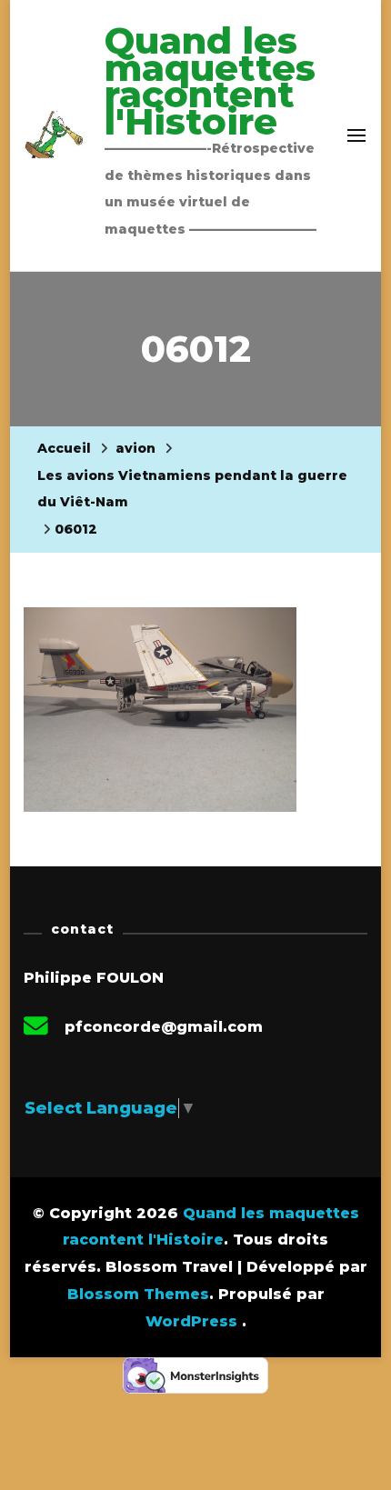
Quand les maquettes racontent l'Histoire (210, 81)
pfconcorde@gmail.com (164, 1026)
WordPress (191, 1321)
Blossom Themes (138, 1294)
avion (135, 448)
